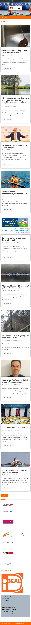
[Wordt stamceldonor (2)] (8, 522)
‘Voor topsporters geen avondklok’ (15, 428)
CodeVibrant (26, 623)
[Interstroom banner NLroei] (8, 534)
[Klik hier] (8, 553)
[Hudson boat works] (8, 504)
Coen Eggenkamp (16, 340)
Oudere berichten (5, 495)
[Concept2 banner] (8, 564)
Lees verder (8, 68)
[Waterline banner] (8, 511)
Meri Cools (15, 474)
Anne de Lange (16, 149)
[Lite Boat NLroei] (8, 542)
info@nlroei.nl (19, 604)
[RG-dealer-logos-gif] (23, 534)
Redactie (14, 55)
